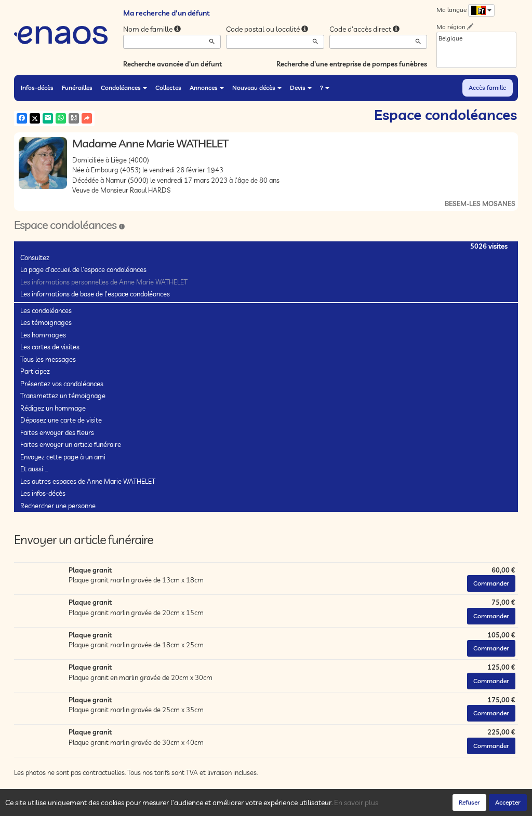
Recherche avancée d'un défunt (172, 64)
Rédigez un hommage (53, 408)
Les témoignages (46, 322)
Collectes (168, 87)
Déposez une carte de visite (61, 420)
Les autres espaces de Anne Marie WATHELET (87, 481)
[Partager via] (87, 118)
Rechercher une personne (58, 505)
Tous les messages (48, 359)
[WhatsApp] (61, 118)
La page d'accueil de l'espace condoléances (83, 269)
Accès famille (487, 87)
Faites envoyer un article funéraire (70, 444)
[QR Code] (74, 118)
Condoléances (121, 87)
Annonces (204, 87)
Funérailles (77, 87)
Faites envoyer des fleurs (57, 432)
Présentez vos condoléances (61, 383)
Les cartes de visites (49, 347)
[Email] (48, 118)
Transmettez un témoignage (62, 395)
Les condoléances (46, 310)
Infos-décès (37, 87)
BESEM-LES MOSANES (480, 203)
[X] (35, 118)
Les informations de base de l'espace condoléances (95, 294)
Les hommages (43, 335)
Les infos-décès (42, 493)
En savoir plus (356, 802)
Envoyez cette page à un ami (62, 457)
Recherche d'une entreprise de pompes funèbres (351, 64)
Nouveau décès (253, 87)
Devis (297, 87)
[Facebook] (22, 118)
